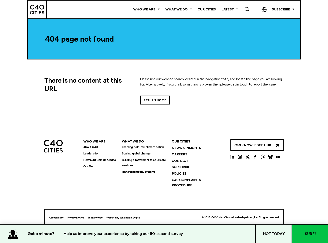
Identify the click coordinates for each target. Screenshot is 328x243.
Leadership (90, 153)
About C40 (90, 147)
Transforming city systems (138, 171)
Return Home (155, 100)
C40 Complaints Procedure (186, 182)
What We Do (176, 9)
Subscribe (181, 167)
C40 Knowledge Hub (252, 145)
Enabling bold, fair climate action (143, 147)
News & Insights (186, 148)
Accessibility (56, 217)
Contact (180, 160)
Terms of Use (95, 217)
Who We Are (144, 9)
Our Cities (207, 9)
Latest (228, 9)
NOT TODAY (274, 233)
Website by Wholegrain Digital (123, 217)
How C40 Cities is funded (99, 160)
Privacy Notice (75, 217)
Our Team (89, 166)
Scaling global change (136, 153)
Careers (179, 154)
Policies (179, 173)
